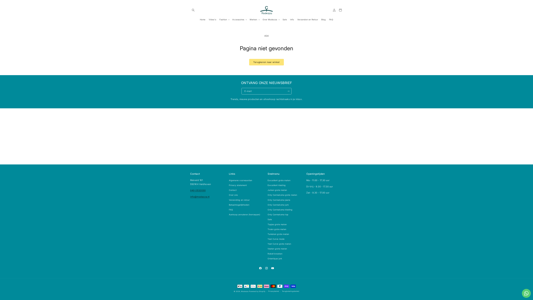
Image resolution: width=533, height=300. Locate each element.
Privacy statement (238, 185)
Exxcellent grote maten (279, 180)
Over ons (233, 195)
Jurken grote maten (277, 190)
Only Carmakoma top (278, 214)
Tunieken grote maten (278, 234)
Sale (270, 219)
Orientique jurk (275, 258)
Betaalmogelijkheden (239, 204)
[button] (193, 10)
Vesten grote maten (277, 249)
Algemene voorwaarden (240, 180)
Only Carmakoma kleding (280, 209)
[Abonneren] (288, 91)
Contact (233, 190)
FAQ (231, 209)
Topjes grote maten (277, 224)
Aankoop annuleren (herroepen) (244, 214)
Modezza (244, 291)
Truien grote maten (277, 229)
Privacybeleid (273, 291)
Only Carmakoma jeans (279, 200)
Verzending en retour (239, 200)
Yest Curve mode (276, 239)
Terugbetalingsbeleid (290, 291)
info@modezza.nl (200, 196)
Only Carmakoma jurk (278, 204)
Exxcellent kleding (277, 185)
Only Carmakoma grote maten (282, 195)
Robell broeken (275, 253)
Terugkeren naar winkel (266, 62)
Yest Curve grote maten (279, 244)
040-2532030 (198, 190)
